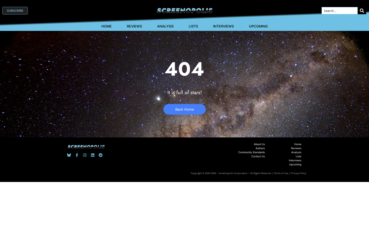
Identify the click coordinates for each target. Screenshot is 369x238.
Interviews (223, 26)
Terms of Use (281, 173)
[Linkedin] (93, 155)
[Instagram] (85, 155)
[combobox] (340, 10)
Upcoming (258, 26)
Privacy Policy (298, 173)
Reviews (134, 26)
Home (106, 26)
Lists (193, 26)
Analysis (165, 26)
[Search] (362, 10)
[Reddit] (100, 155)
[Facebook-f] (77, 155)
